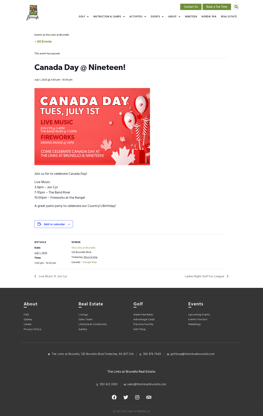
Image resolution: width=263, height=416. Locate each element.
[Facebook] (114, 397)
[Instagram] (137, 397)
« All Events (43, 41)
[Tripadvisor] (149, 397)
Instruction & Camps (107, 17)
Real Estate (229, 17)
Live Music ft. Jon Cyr (52, 276)
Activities (135, 17)
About (172, 17)
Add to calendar (54, 224)
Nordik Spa (209, 17)
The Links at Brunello (83, 248)
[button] (236, 7)
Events (155, 17)
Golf (82, 17)
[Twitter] (126, 397)
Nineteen (191, 17)
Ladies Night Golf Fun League (205, 276)
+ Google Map (89, 262)
